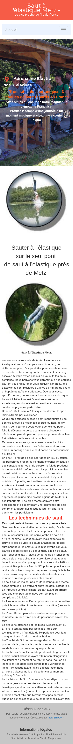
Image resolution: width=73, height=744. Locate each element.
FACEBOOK (56, 717)
